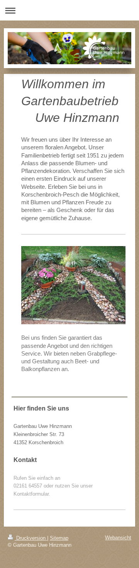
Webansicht (118, 538)
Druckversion (31, 538)
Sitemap (59, 538)
